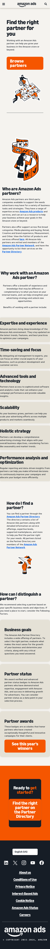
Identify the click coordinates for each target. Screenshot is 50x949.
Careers (25, 915)
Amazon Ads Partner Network (18, 245)
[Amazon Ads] (24, 4)
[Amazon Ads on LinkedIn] (6, 863)
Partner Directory (12, 251)
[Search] (45, 4)
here (22, 239)
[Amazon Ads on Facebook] (41, 863)
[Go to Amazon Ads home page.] (25, 931)
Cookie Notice (25, 901)
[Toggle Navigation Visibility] (4, 4)
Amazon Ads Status (25, 908)
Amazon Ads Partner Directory (23, 516)
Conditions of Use (25, 879)
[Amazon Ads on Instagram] (24, 863)
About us (25, 872)
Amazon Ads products (31, 211)
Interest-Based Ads (25, 894)
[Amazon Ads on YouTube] (33, 863)
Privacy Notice (25, 887)
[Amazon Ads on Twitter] (15, 863)
